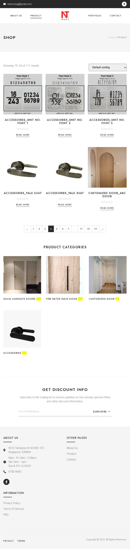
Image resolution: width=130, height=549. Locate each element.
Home (112, 37)
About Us (16, 15)
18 (88, 229)
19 (95, 229)
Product (36, 15)
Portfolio (94, 15)
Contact (115, 15)
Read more (23, 135)
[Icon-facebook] (124, 4)
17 (81, 229)
